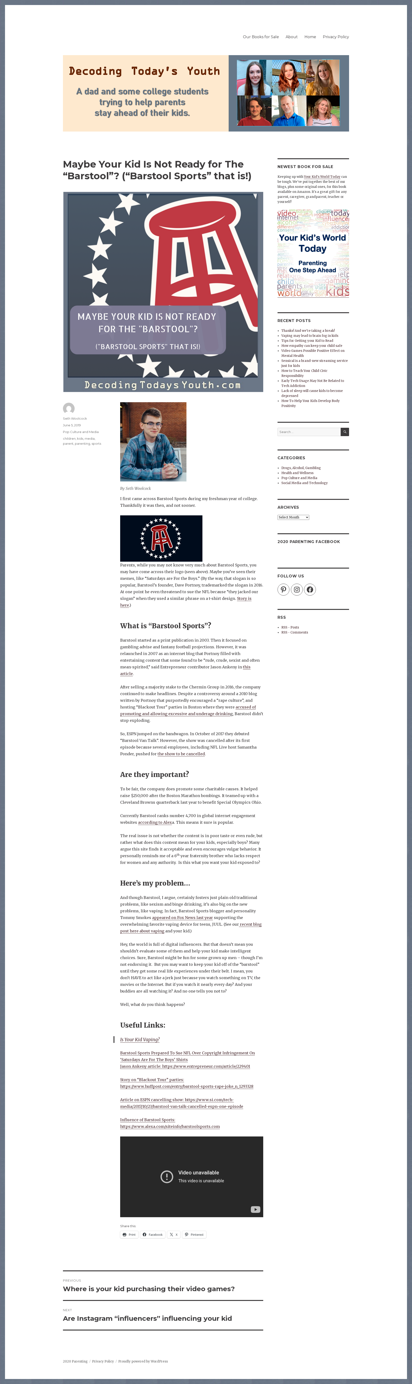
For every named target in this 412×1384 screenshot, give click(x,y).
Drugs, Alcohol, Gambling (301, 468)
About (292, 37)
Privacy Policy (336, 37)
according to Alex (155, 822)
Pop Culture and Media (81, 432)
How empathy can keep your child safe (311, 346)
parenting (82, 443)
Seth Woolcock (75, 418)
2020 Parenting (75, 1361)
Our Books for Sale (261, 37)
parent (68, 443)
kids (80, 438)
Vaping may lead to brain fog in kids (309, 336)
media (90, 438)
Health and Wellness (297, 473)
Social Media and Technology (304, 483)
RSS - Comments (294, 632)
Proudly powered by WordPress (143, 1361)
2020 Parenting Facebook (309, 541)
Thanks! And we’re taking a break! (308, 331)
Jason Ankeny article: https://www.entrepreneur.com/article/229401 (185, 1066)
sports (96, 443)
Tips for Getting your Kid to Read (307, 341)
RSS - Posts (290, 627)
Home (310, 37)
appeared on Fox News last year (182, 917)
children (69, 438)
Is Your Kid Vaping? (140, 1039)
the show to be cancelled (181, 753)
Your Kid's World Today (322, 177)
